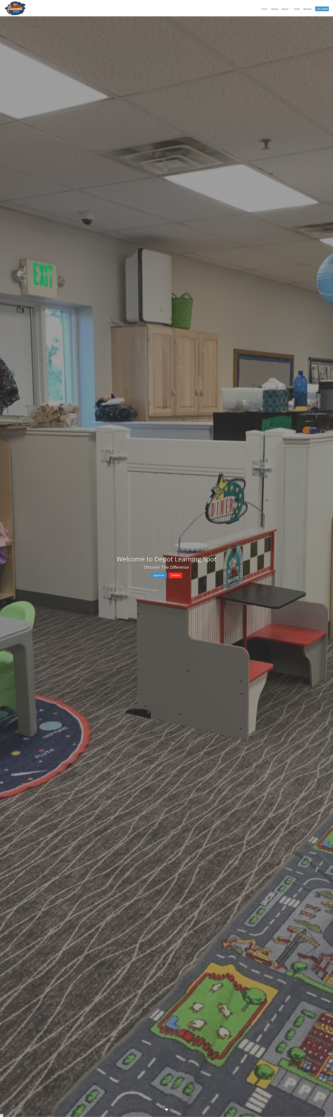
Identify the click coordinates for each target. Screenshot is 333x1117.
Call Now (322, 9)
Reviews (307, 9)
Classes (274, 9)
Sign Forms (158, 575)
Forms (297, 9)
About (285, 9)
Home (264, 9)
